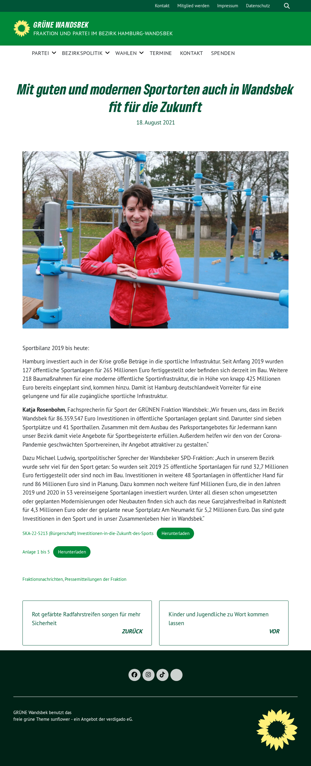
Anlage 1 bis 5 (36, 552)
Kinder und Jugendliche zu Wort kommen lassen (224, 623)
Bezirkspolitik (82, 52)
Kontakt (162, 6)
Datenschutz (258, 6)
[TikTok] (162, 675)
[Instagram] (148, 675)
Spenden (223, 52)
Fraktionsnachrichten (42, 579)
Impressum (227, 6)
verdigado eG (119, 719)
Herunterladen (176, 533)
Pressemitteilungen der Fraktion (95, 579)
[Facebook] (134, 675)
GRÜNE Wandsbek (61, 24)
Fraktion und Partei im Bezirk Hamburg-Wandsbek (103, 33)
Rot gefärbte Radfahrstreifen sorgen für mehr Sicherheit (87, 623)
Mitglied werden (193, 6)
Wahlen (126, 52)
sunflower (60, 719)
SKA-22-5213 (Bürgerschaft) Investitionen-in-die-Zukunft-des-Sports (87, 533)
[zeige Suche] (287, 6)
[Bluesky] (176, 675)
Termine (161, 52)
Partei (40, 52)
